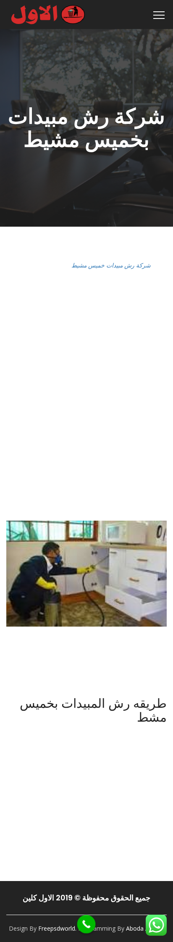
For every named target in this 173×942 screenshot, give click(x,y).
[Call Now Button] (86, 924)
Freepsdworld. (57, 928)
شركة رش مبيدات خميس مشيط (111, 265)
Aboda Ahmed (145, 928)
